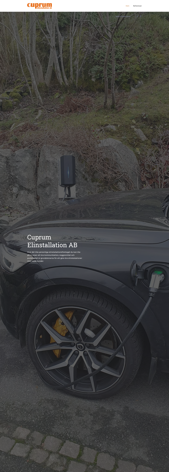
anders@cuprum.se (123, 16)
